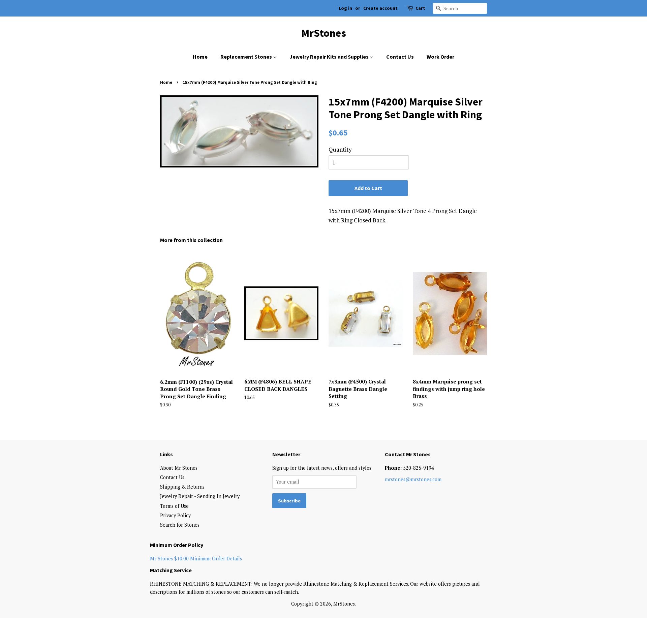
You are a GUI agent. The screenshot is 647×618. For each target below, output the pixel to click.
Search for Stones (179, 525)
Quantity (340, 149)
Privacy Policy (175, 515)
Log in (345, 8)
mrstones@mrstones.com (413, 479)
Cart (420, 8)
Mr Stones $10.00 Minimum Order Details (196, 558)
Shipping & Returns (182, 487)
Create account (380, 8)
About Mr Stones (178, 468)
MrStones (323, 33)
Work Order (440, 56)
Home (200, 56)
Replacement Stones (246, 56)
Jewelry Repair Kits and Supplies (329, 56)
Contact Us (400, 56)
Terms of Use (174, 506)
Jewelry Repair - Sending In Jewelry (200, 496)
